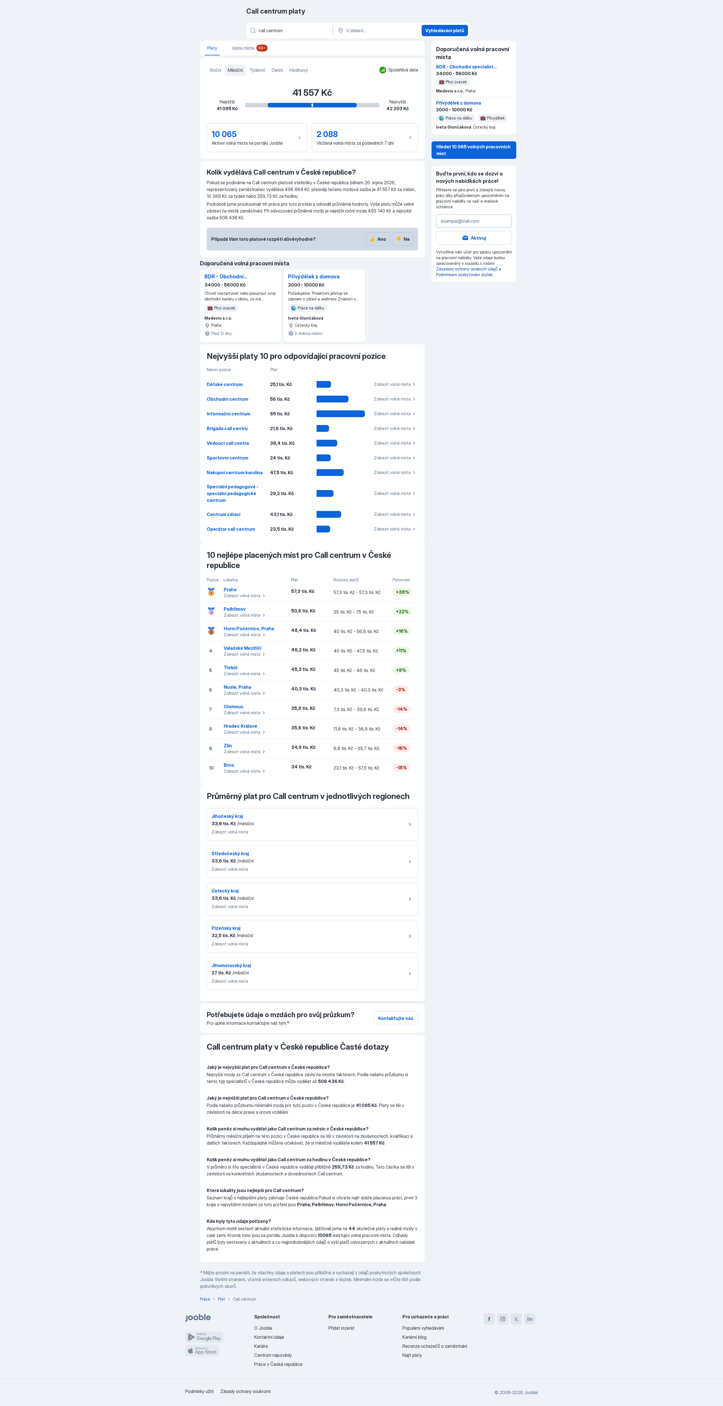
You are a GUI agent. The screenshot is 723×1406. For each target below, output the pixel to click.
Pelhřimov (235, 609)
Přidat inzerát (341, 1328)
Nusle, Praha (237, 687)
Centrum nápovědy (273, 1355)
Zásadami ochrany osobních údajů (467, 269)
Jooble (531, 1392)
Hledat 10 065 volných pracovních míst (473, 150)
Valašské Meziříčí (242, 648)
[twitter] (516, 1319)
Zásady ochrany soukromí (245, 1391)
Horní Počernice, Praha (249, 628)
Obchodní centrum (227, 399)
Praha (230, 589)
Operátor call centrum (231, 529)
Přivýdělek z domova (314, 277)
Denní (277, 70)
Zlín (228, 745)
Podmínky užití (199, 1391)
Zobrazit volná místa (392, 384)
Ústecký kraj (225, 891)
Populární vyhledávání (423, 1328)
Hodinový (298, 70)
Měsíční (235, 70)
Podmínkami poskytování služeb (464, 274)
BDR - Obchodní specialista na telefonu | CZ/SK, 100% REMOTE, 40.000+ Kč (233, 277)
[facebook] (489, 1319)
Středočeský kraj (230, 853)
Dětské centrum (225, 384)
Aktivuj (478, 238)
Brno (229, 765)
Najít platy (412, 1355)
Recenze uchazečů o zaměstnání (434, 1346)
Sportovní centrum (227, 458)
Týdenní (257, 70)
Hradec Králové (240, 726)
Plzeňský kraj (226, 928)
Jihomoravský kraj (231, 965)
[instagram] (502, 1319)
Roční (215, 70)
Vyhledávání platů (444, 30)
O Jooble (263, 1328)
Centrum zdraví (223, 514)
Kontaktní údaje (269, 1337)
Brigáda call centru (227, 428)
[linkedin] (529, 1319)
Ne (403, 239)
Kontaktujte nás (395, 1018)
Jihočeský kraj (227, 816)
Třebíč (231, 667)
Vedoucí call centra (228, 443)
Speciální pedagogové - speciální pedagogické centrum (232, 493)
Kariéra (261, 1346)
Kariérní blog (414, 1337)
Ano (377, 239)
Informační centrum (228, 414)
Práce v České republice (278, 1364)
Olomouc (234, 706)
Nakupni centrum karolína (235, 472)
